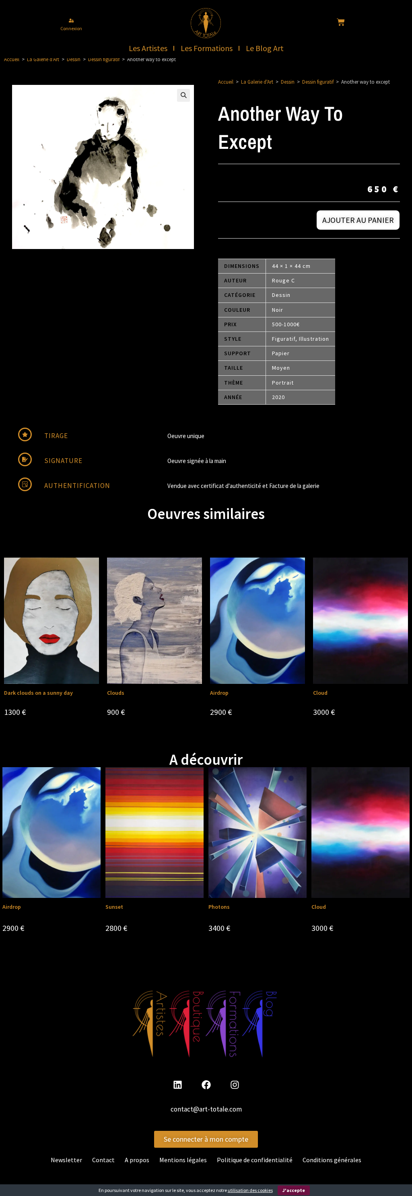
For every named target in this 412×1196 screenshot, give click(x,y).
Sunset (114, 906)
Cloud (320, 692)
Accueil (11, 59)
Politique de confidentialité (255, 1160)
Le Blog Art (265, 48)
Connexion (71, 28)
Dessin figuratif (103, 59)
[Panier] (341, 22)
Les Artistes (148, 48)
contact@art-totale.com (206, 1109)
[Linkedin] (177, 1085)
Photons (219, 906)
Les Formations (207, 48)
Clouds (115, 692)
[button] (183, 95)
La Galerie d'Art (43, 59)
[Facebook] (206, 1085)
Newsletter (66, 1160)
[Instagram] (234, 1085)
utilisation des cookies (250, 1190)
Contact (103, 1160)
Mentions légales (183, 1160)
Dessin (73, 59)
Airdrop (219, 692)
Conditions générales (332, 1160)
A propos (137, 1160)
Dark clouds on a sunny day (38, 692)
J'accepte (293, 1190)
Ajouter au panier (358, 220)
